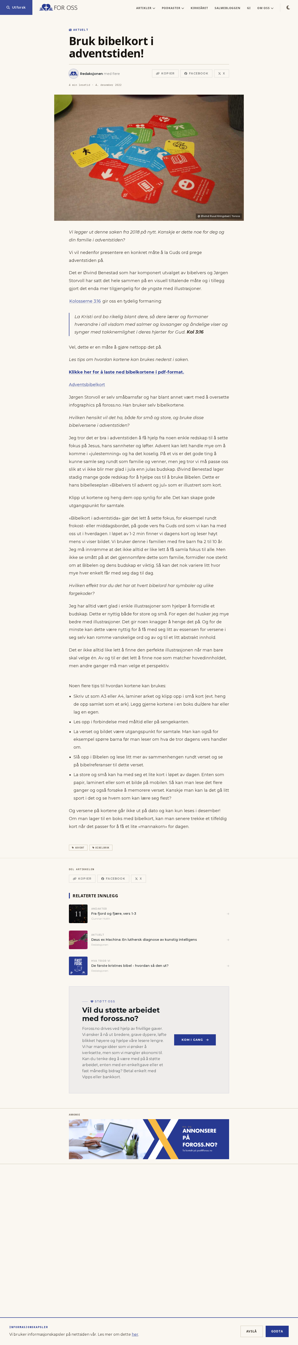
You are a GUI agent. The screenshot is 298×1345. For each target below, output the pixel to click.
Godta (277, 1331)
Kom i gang (192, 1039)
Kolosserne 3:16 (85, 301)
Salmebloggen (228, 8)
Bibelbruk (102, 847)
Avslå (251, 1331)
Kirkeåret (199, 8)
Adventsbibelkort (87, 384)
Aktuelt (80, 29)
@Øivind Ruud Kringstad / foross (219, 216)
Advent (80, 847)
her (135, 1334)
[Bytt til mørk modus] (288, 7)
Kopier (168, 73)
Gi (249, 8)
